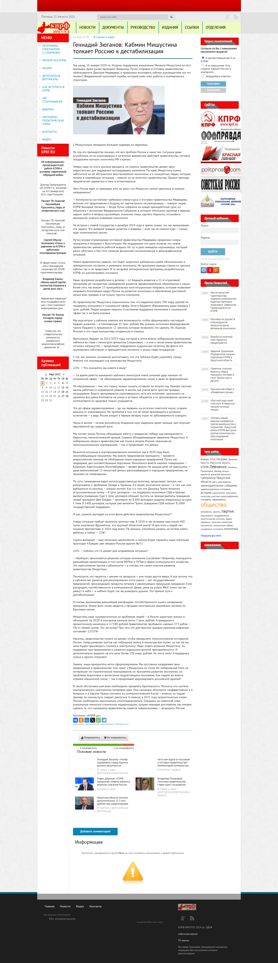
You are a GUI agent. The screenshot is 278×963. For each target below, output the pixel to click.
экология (218, 529)
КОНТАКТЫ (49, 132)
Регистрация (208, 259)
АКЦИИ (47, 68)
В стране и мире (104, 37)
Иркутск (205, 463)
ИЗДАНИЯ (170, 27)
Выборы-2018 (208, 459)
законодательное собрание (219, 486)
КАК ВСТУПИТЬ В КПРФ (53, 89)
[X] (92, 720)
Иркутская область (220, 463)
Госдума (222, 459)
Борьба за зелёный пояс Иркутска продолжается (217, 340)
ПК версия (183, 940)
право (228, 519)
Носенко (232, 467)
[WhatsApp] (98, 720)
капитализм (218, 493)
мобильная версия (188, 934)
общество (214, 505)
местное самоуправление (224, 496)
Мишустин (122, 724)
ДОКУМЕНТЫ (113, 27)
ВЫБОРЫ (48, 109)
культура (205, 496)
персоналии (207, 515)
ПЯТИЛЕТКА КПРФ (54, 60)
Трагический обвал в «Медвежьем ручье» (218, 391)
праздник (205, 522)
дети (214, 482)
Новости (65, 906)
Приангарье (207, 471)
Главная (50, 906)
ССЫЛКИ (192, 27)
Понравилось (92, 737)
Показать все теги (211, 536)
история (206, 493)
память (216, 512)
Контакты (96, 906)
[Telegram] (104, 720)
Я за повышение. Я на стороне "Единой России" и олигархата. (216, 69)
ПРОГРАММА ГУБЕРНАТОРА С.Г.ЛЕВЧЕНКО (51, 49)
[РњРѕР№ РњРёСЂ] (86, 720)
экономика (92, 724)
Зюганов (78, 724)
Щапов (217, 471)
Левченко (218, 467)
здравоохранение (210, 489)
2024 (209, 927)
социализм (206, 525)
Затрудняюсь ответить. (218, 76)
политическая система (212, 519)
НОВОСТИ (87, 27)
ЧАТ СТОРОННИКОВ (52, 100)
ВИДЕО (46, 139)
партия (227, 511)
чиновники (107, 724)
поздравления (221, 515)
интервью (225, 489)
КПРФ (205, 467)
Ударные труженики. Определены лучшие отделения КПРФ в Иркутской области (218, 356)
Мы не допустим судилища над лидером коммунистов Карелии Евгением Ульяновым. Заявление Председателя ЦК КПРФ (219, 302)
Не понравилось (117, 737)
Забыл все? (223, 259)
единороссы (224, 482)
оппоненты (206, 512)
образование (219, 499)
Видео (80, 906)
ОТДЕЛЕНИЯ (215, 27)
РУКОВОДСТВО (143, 27)
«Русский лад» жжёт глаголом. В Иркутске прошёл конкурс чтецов (218, 405)
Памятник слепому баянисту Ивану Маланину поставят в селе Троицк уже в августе (218, 375)
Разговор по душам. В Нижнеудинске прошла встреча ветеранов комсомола (219, 324)
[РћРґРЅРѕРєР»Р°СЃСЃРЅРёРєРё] (81, 720)
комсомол (231, 493)
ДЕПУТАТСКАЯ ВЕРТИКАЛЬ (51, 77)
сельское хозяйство (221, 522)
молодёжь (206, 499)
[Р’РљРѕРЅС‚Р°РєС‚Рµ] (75, 720)
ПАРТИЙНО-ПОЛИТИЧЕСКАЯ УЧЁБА (53, 121)
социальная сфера (223, 525)
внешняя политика (221, 474)
